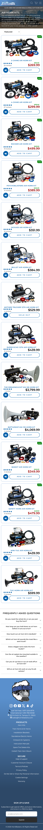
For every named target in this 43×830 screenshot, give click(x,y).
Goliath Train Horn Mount (21, 751)
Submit (21, 820)
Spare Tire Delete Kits (21, 747)
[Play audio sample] (5, 70)
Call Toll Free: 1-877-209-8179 (22, 711)
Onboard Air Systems (21, 740)
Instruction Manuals (21, 744)
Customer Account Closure (21, 763)
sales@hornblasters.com (22, 718)
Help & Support (21, 759)
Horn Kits (21, 725)
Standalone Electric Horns (21, 736)
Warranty (21, 781)
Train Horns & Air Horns (21, 729)
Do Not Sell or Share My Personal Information (21, 774)
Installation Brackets (21, 733)
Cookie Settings (21, 778)
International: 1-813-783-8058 (22, 713)
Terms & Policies (21, 766)
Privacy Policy (21, 770)
